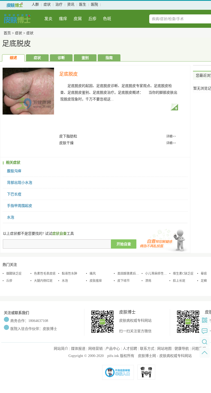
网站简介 (61, 349)
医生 (82, 4)
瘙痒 (63, 18)
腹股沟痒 (14, 171)
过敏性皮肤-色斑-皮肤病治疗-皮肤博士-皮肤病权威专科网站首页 (15, 5)
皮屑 (78, 18)
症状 (47, 4)
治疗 (59, 4)
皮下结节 (123, 281)
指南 (109, 58)
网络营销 (95, 349)
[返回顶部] (204, 352)
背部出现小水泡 (19, 183)
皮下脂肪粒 (68, 136)
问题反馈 (199, 349)
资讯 (70, 4)
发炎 (48, 18)
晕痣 (204, 273)
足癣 (204, 281)
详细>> (171, 136)
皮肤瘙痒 (96, 281)
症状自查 (59, 233)
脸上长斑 (179, 281)
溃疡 (148, 281)
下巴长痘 (14, 194)
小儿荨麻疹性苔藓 (157, 273)
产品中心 (113, 349)
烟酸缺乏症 (14, 273)
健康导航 (181, 349)
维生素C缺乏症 (183, 273)
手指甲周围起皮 (19, 206)
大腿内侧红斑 (43, 281)
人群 (35, 4)
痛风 (93, 273)
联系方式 (147, 349)
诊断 (61, 58)
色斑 (107, 18)
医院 (94, 4)
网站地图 (164, 349)
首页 (7, 33)
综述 (13, 58)
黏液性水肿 (69, 273)
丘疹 (92, 18)
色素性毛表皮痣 (45, 273)
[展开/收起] (174, 106)
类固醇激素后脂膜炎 (131, 273)
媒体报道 (78, 349)
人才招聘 (130, 349)
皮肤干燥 (66, 143)
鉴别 (85, 58)
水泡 (10, 217)
